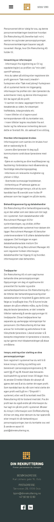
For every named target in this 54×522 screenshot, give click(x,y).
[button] (11, 6)
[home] (27, 7)
